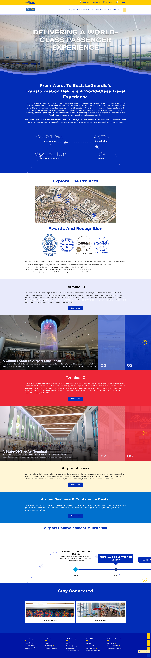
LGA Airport (48, 642)
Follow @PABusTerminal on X (115, 648)
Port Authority (29, 639)
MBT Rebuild (109, 2)
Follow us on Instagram (31, 647)
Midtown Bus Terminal (114, 639)
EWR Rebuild (97, 2)
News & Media (113, 10)
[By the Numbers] (148, 634)
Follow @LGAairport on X (52, 648)
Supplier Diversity (29, 643)
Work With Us (101, 10)
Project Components (112, 642)
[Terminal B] (148, 644)
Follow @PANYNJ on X (31, 645)
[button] (124, 10)
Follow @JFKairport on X (72, 650)
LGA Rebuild (122, 2)
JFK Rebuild (85, 2)
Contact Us (27, 648)
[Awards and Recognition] (148, 641)
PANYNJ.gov (28, 642)
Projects (72, 10)
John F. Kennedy (71, 639)
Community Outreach (85, 10)
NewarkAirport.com (91, 642)
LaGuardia (48, 639)
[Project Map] (148, 637)
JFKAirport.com (70, 642)
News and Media (49, 647)
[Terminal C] (148, 648)
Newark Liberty (91, 639)
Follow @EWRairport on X (93, 650)
